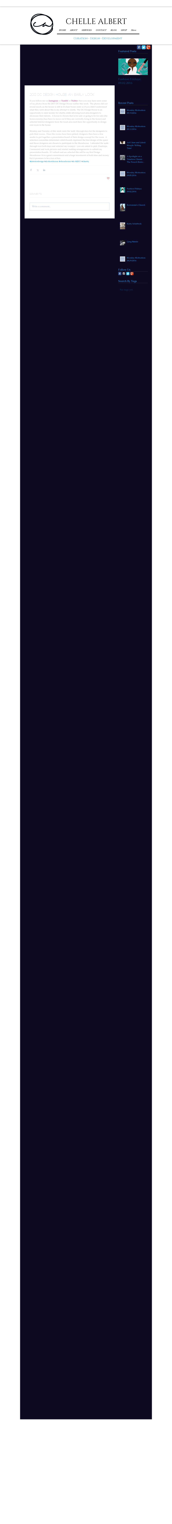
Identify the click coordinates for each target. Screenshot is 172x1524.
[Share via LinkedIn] (44, 170)
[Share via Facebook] (31, 170)
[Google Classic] (131, 273)
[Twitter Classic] (127, 273)
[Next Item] (143, 67)
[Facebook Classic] (119, 273)
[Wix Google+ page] (148, 47)
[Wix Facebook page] (139, 47)
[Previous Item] (122, 67)
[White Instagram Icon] (123, 273)
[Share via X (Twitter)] (37, 170)
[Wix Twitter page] (144, 47)
